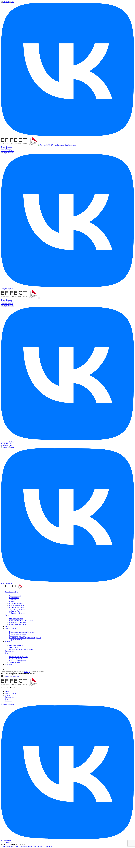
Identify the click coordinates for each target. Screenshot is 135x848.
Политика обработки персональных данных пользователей (22, 846)
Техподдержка (14, 662)
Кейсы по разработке (16, 645)
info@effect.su (6, 149)
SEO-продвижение (16, 619)
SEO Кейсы (13, 647)
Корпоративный (15, 596)
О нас (7, 653)
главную (27, 672)
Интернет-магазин (16, 603)
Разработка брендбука (17, 636)
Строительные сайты (16, 605)
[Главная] (19, 145)
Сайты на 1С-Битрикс (17, 613)
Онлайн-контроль (15, 659)
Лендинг (12, 600)
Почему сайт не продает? (18, 624)
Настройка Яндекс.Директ (18, 622)
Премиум (12, 601)
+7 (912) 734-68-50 (7, 151)
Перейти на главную (11, 677)
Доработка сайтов (15, 640)
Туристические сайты (17, 609)
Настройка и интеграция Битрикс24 (22, 632)
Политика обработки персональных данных (25, 638)
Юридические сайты (16, 607)
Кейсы (7, 641)
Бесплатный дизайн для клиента (21, 649)
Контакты (8, 664)
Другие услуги (10, 628)
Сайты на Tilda (14, 611)
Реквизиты (48, 846)
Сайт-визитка (14, 598)
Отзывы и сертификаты (17, 660)
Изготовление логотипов (18, 634)
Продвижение (10, 615)
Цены (7, 626)
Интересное (9, 651)
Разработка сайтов (11, 592)
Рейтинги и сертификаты (18, 657)
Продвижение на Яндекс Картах (21, 620)
